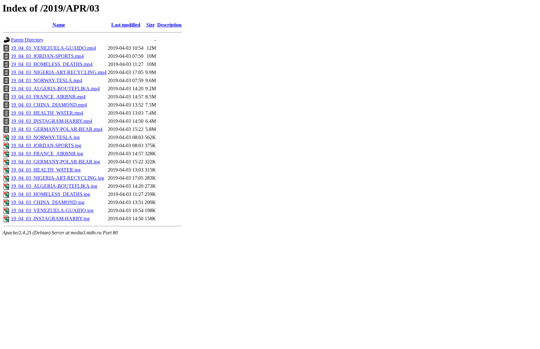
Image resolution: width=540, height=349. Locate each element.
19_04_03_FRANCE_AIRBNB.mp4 (48, 96)
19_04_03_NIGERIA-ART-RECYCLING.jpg (57, 178)
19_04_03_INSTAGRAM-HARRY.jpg (50, 218)
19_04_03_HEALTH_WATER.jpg (46, 169)
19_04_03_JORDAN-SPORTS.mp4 (47, 56)
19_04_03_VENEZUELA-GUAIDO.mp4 (53, 48)
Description (169, 24)
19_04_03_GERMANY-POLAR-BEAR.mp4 (56, 129)
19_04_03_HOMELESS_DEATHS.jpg (50, 194)
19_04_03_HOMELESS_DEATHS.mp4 (51, 64)
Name (58, 24)
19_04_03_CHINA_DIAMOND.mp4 (49, 104)
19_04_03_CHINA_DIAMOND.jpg (47, 202)
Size (150, 24)
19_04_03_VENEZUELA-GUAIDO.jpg (52, 210)
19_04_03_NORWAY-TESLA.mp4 (46, 80)
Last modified (125, 24)
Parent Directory (27, 39)
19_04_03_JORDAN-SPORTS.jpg (46, 145)
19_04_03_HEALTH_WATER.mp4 (47, 113)
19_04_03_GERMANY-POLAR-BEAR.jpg (55, 161)
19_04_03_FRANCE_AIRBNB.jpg (47, 153)
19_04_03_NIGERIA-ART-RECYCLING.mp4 (59, 72)
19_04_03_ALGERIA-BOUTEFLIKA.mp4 (55, 88)
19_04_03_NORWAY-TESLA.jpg (45, 137)
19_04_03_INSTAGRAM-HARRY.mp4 (51, 121)
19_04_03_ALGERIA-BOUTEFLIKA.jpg (54, 186)
